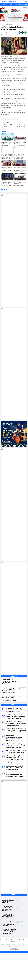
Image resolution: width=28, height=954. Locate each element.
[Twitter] (13, 949)
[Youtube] (15, 949)
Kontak (8, 940)
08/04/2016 (4, 32)
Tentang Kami (13, 941)
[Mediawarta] (9, 2)
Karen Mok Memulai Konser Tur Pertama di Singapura (7, 125)
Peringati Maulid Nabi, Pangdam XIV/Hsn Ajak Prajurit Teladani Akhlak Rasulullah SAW (8, 923)
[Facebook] (11, 949)
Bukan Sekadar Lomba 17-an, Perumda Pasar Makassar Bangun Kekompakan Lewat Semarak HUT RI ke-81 (9, 931)
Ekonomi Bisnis (18, 4)
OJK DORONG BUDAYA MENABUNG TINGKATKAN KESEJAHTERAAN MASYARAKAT (8, 900)
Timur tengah (15, 119)
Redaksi (25, 940)
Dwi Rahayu (7, 35)
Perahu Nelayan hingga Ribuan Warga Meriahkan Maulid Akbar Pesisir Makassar (8, 908)
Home (2, 24)
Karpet (8, 119)
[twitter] (22, 33)
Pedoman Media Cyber (16, 940)
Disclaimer (2, 940)
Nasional (4, 4)
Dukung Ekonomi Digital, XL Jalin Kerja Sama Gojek (21, 125)
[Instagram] (17, 949)
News (10, 4)
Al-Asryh (4, 119)
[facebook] (19, 32)
